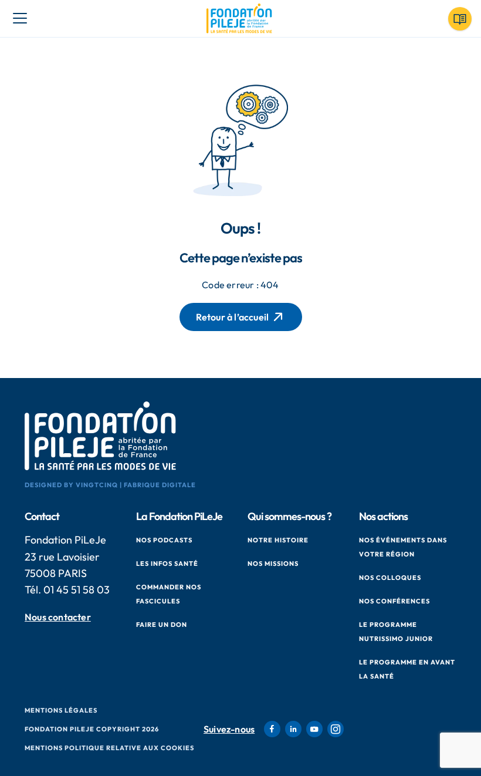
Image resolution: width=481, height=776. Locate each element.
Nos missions (273, 563)
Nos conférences (394, 601)
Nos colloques (390, 577)
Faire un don (161, 624)
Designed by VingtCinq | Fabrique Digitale (110, 485)
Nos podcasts (164, 540)
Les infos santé (167, 563)
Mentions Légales (61, 710)
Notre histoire (278, 540)
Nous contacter (58, 617)
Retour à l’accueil (232, 317)
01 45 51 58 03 (76, 589)
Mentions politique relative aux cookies (109, 748)
